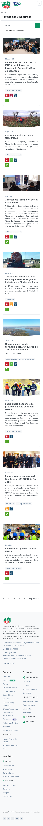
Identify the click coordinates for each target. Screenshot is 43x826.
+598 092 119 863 (9, 658)
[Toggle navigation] (39, 3)
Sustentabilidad (8, 773)
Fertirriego (27, 713)
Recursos (9, 781)
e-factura (6, 727)
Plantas (5, 684)
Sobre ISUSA (7, 677)
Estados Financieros (10, 709)
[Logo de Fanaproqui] (17, 5)
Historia (9, 680)
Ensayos (6, 793)
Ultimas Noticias (8, 766)
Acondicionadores (30, 689)
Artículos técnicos (9, 785)
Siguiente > (34, 598)
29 (19, 598)
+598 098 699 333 (10, 655)
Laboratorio (7, 699)
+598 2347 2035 (11, 649)
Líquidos (26, 685)
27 (9, 598)
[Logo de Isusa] (6, 5)
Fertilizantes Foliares (30, 701)
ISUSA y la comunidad (11, 777)
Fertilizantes (32, 677)
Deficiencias (7, 796)
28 (14, 598)
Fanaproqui (9, 719)
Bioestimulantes (31, 697)
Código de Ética (9, 691)
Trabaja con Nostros (10, 723)
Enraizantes (27, 709)
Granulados (27, 682)
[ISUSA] (21, 620)
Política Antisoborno (10, 730)
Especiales (27, 693)
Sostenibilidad (8, 695)
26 (3, 598)
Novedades (7, 769)
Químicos (30, 722)
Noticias (8, 761)
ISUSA (3, 12)
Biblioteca (6, 789)
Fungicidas (30, 717)
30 (25, 598)
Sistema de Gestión (10, 688)
